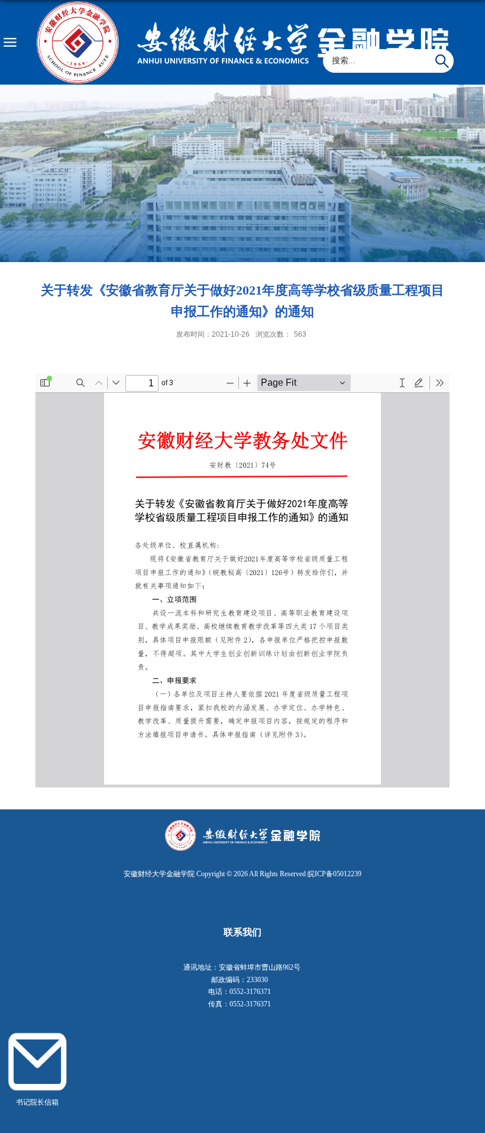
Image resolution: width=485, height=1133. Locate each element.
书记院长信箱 (37, 1102)
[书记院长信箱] (37, 1034)
